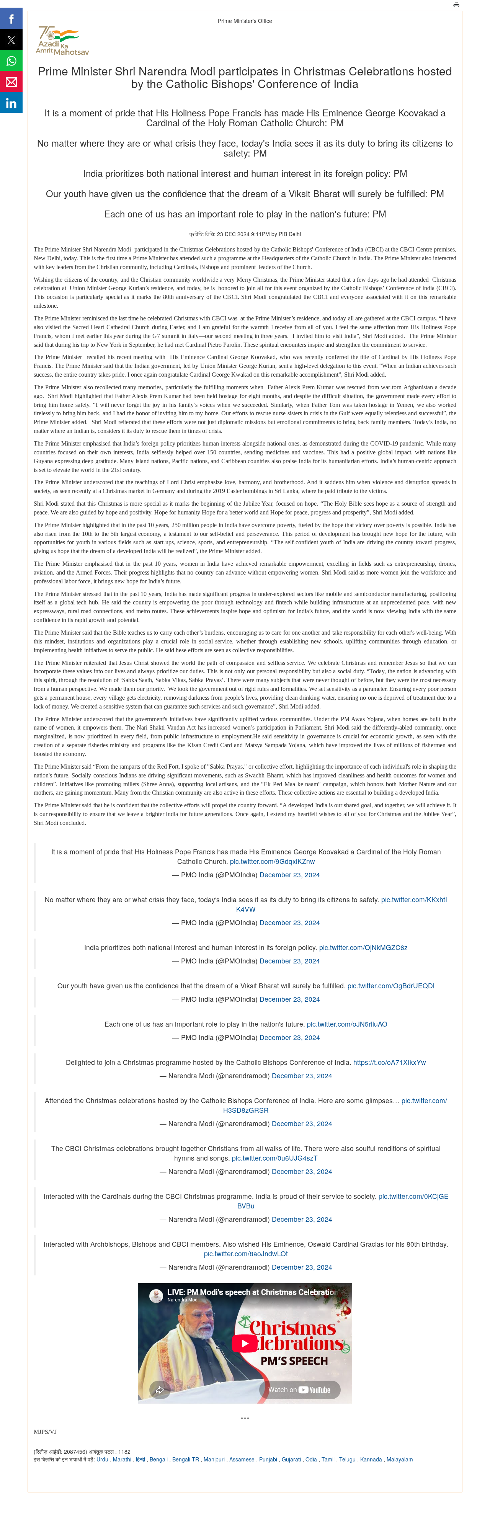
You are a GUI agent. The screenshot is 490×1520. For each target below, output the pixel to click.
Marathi (123, 1459)
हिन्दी (141, 1459)
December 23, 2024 (290, 874)
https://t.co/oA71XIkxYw (389, 1062)
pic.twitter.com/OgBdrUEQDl (391, 985)
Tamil (329, 1459)
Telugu (348, 1459)
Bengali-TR (186, 1459)
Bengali (159, 1459)
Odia (311, 1459)
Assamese (242, 1459)
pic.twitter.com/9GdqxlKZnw (272, 861)
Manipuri (215, 1459)
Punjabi (269, 1459)
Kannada (372, 1459)
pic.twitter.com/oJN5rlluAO (347, 1024)
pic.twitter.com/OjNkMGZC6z (363, 947)
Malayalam (400, 1459)
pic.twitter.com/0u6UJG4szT (275, 1157)
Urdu (103, 1459)
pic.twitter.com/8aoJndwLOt (246, 1253)
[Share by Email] (11, 81)
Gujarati (292, 1459)
